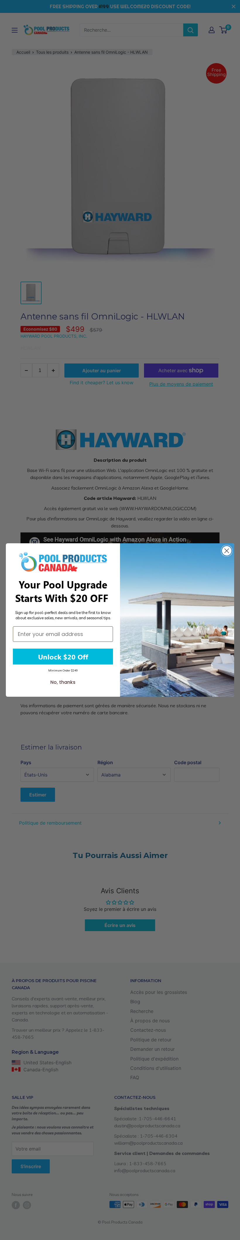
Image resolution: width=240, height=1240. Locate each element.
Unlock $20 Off (63, 656)
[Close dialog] (227, 551)
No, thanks (63, 682)
